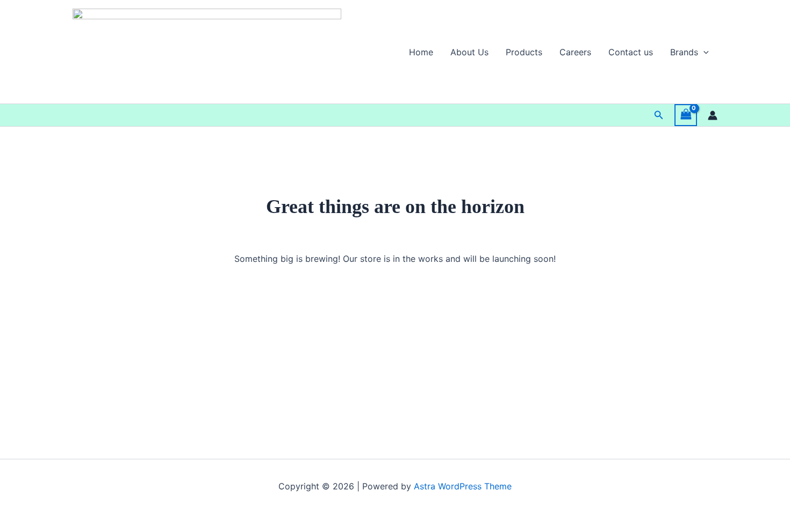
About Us (469, 52)
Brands (684, 52)
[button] (703, 52)
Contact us (630, 52)
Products (524, 52)
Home (421, 52)
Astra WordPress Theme (463, 486)
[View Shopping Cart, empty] (685, 115)
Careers (575, 52)
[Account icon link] (712, 115)
